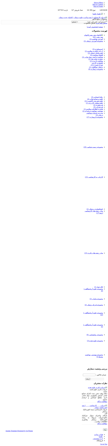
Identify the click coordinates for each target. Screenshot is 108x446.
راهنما (101, 436)
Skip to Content (97, 4)
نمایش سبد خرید (101, 23)
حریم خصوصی (98, 438)
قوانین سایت (98, 434)
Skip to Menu (98, 2)
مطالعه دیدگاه (102, 401)
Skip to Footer (98, 6)
